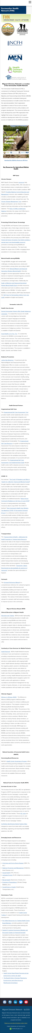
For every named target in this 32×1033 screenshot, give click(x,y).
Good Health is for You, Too (9, 334)
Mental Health (6, 880)
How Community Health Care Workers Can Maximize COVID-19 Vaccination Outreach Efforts (14, 510)
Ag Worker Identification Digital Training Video (14, 824)
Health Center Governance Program (17, 761)
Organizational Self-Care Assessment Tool (16, 412)
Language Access (7, 875)
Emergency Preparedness (9, 882)
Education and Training (7, 615)
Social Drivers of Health (9, 887)
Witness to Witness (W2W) (9, 697)
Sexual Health (6, 873)
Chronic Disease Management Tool (11, 201)
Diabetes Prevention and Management (13, 868)
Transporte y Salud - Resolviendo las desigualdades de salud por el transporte (14, 568)
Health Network (5, 651)
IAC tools (23, 813)
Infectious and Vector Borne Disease (12, 863)
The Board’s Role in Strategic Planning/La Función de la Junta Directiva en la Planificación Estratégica (15, 980)
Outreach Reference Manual (12, 582)
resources (21, 182)
